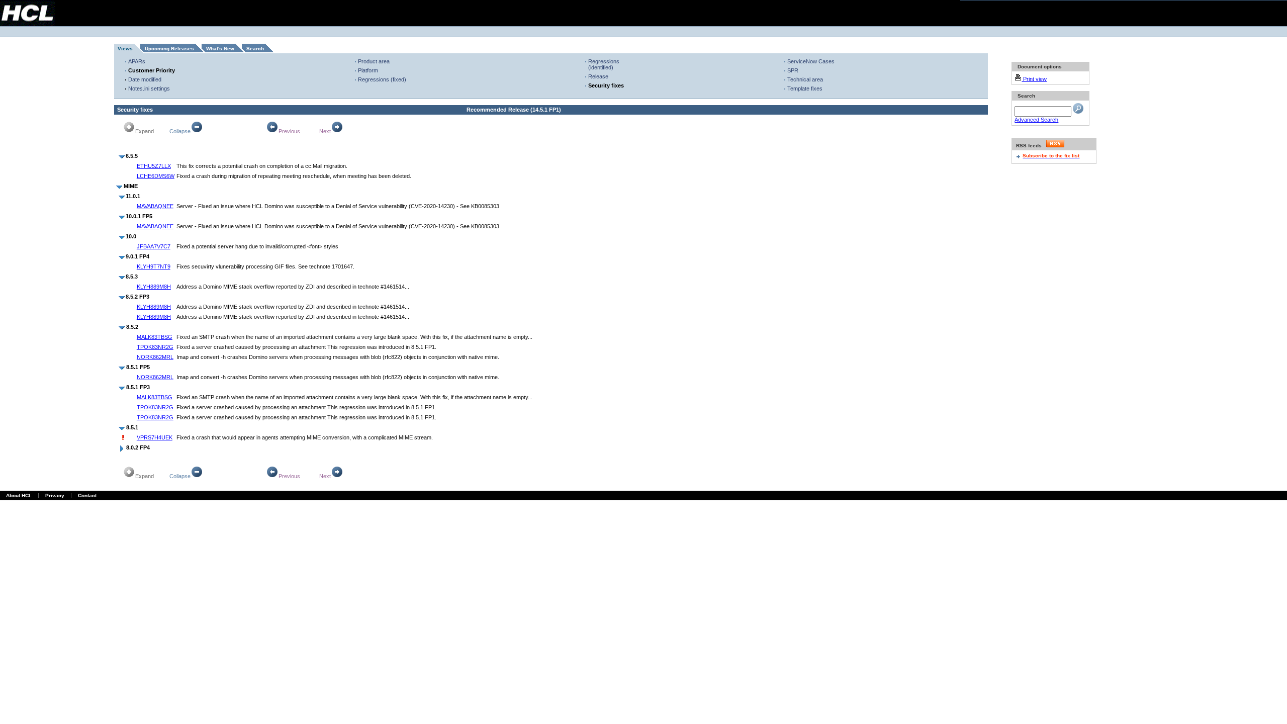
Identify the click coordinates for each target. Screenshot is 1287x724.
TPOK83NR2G (155, 347)
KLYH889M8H (154, 287)
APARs (136, 61)
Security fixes (606, 85)
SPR (792, 70)
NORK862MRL (155, 357)
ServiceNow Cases (811, 61)
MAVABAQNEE (155, 206)
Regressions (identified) (603, 64)
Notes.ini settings (149, 88)
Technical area (805, 79)
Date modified (144, 79)
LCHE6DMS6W (155, 176)
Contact (87, 495)
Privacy (54, 495)
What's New (220, 48)
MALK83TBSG (154, 337)
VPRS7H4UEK (154, 437)
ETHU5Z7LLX (154, 166)
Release (598, 76)
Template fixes (804, 88)
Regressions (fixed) (382, 79)
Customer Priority (151, 70)
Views (125, 48)
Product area (374, 61)
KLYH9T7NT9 (153, 266)
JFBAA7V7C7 (153, 246)
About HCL (19, 495)
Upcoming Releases (169, 48)
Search (255, 48)
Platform (368, 70)
